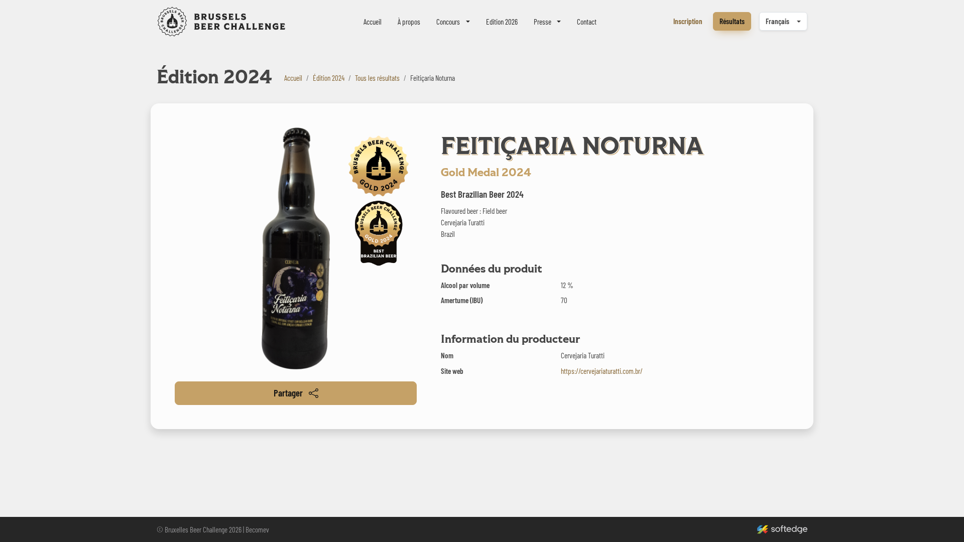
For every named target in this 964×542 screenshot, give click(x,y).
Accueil (373, 21)
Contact (586, 21)
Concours (448, 21)
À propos (409, 21)
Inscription (687, 21)
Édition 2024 (328, 77)
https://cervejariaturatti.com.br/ (602, 370)
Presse (542, 21)
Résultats (732, 21)
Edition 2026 (502, 21)
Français (777, 21)
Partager (288, 392)
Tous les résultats (377, 77)
